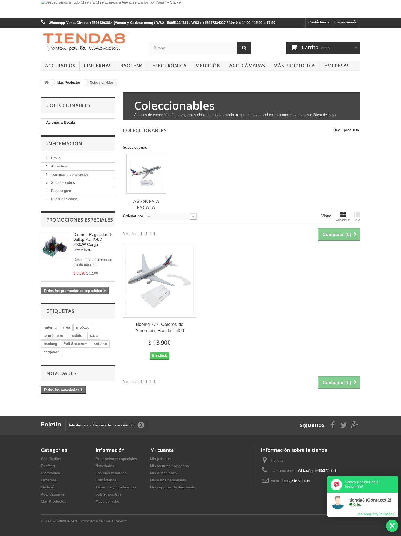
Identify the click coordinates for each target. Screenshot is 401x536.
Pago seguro (60, 191)
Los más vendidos (111, 473)
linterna (50, 327)
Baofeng (132, 65)
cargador (51, 352)
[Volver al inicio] (46, 82)
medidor (77, 336)
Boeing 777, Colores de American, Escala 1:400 (159, 327)
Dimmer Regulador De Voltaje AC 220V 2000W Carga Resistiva (93, 242)
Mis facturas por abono (169, 466)
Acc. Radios (60, 65)
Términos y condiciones (69, 174)
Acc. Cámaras (247, 65)
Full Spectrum (76, 344)
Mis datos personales (168, 480)
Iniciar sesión (345, 22)
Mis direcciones (163, 473)
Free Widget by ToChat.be (375, 514)
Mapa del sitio (107, 501)
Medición (208, 65)
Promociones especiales (79, 219)
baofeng (50, 344)
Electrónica (169, 65)
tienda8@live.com (296, 481)
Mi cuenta (162, 450)
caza (94, 336)
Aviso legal (59, 166)
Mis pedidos (160, 459)
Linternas (98, 65)
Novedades (61, 373)
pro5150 (82, 327)
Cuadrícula (343, 220)
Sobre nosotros (62, 183)
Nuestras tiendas (64, 199)
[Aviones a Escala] (146, 174)
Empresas (336, 65)
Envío (55, 158)
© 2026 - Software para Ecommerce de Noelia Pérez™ (84, 521)
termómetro (53, 336)
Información (64, 143)
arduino (100, 344)
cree (66, 327)
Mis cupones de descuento (172, 487)
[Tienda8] (91, 42)
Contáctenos (318, 22)
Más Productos (294, 65)
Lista (357, 220)
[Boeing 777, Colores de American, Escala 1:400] (159, 281)
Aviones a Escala (60, 122)
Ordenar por (133, 216)
